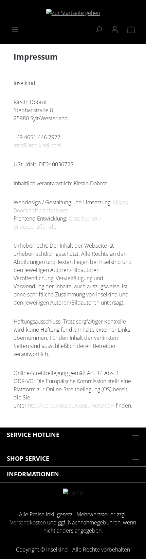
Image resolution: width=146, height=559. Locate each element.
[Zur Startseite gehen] (73, 12)
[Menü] (15, 29)
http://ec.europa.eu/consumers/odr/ (71, 405)
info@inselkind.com (37, 145)
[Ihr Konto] (115, 29)
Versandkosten (28, 522)
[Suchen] (98, 29)
